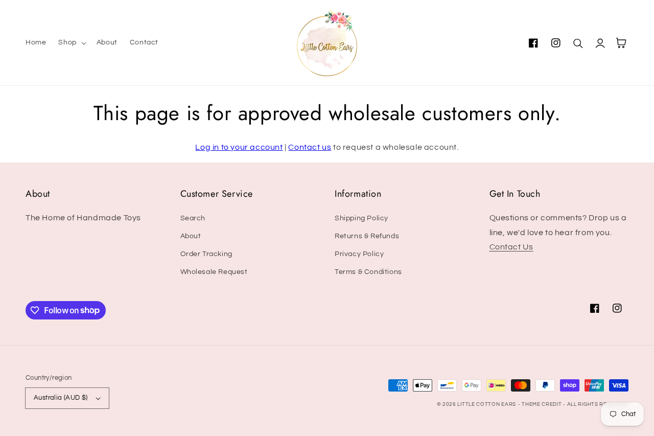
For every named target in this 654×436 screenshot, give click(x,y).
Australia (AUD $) (61, 397)
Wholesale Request (214, 272)
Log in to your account (239, 147)
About (190, 236)
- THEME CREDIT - (542, 404)
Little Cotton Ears (486, 404)
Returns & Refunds (367, 236)
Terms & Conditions (368, 272)
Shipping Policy (361, 218)
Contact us (309, 147)
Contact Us (511, 247)
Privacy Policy (359, 254)
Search (193, 218)
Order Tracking (206, 254)
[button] (71, 42)
